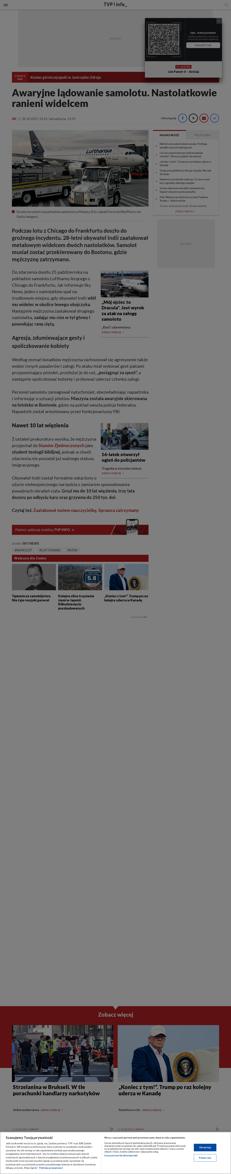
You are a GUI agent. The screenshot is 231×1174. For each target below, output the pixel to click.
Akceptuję (205, 1147)
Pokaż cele (205, 1157)
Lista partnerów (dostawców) (120, 1155)
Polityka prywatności (51, 1167)
